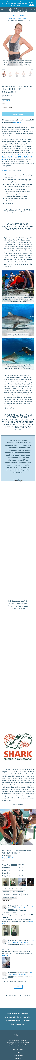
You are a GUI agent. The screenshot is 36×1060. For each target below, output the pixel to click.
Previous (15, 15)
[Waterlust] (18, 10)
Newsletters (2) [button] (17, 894)
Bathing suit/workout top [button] (9, 897)
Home (10, 18)
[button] (6, 92)
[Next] (32, 69)
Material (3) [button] (24, 888)
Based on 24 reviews (8, 858)
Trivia (18, 1052)
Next (22, 15)
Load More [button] (18, 987)
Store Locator (18, 1055)
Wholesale (18, 1059)
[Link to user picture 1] (6, 930)
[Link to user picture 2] (15, 930)
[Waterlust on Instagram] (17, 1035)
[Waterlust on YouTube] (22, 1035)
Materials (12, 170)
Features (5, 170)
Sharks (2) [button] (25, 894)
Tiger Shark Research (20, 18)
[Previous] (3, 69)
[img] (12, 906)
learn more (31, 3)
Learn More (18, 804)
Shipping (19, 170)
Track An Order (18, 1049)
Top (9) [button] (4, 888)
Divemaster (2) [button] (6, 894)
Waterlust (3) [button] (6, 891)
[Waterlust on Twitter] (19, 1035)
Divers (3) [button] (11, 888)
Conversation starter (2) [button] (18, 891)
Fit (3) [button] (17, 888)
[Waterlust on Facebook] (14, 1035)
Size (3, 104)
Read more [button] (5, 955)
